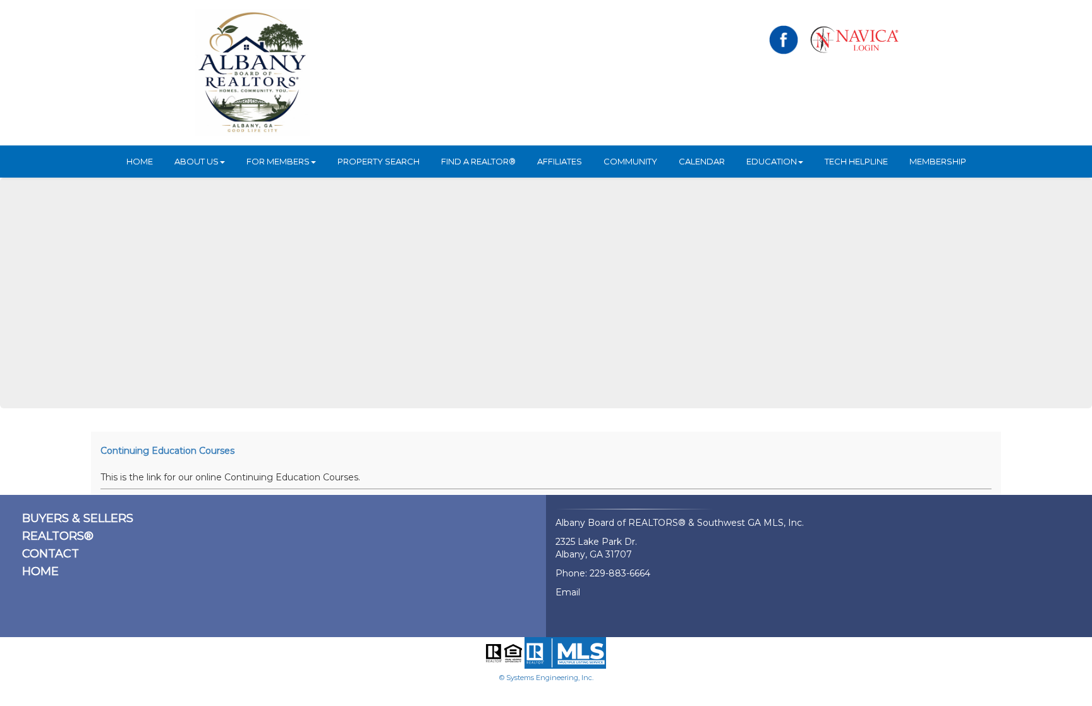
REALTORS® (58, 536)
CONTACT (50, 554)
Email (567, 592)
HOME (139, 161)
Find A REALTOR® (478, 161)
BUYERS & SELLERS (77, 518)
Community (630, 161)
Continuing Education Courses (167, 450)
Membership (937, 161)
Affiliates (559, 161)
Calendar (702, 161)
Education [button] (771, 161)
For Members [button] (278, 161)
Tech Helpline (856, 161)
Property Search (378, 161)
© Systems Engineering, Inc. (546, 677)
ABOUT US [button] (196, 161)
